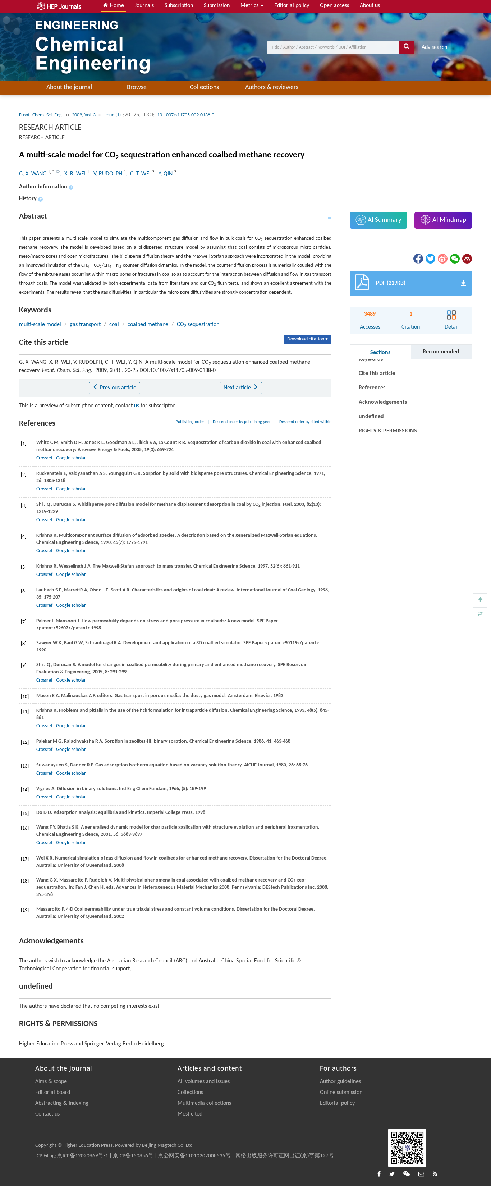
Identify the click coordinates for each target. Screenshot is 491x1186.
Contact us (47, 1114)
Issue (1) (113, 115)
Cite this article (377, 373)
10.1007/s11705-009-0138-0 (185, 115)
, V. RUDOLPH (106, 174)
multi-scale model (40, 325)
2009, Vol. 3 (84, 115)
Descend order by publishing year (242, 422)
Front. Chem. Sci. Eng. (41, 115)
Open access (334, 6)
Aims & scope (51, 1082)
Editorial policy (291, 6)
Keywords (371, 359)
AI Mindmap (448, 220)
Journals (144, 6)
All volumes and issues (204, 1082)
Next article (238, 388)
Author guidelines (340, 1082)
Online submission (341, 1092)
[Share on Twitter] (430, 258)
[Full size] (480, 615)
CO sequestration (198, 325)
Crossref (44, 458)
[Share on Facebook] (417, 258)
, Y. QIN (164, 174)
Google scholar (71, 458)
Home (116, 6)
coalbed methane (148, 325)
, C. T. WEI (139, 174)
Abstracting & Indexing (61, 1103)
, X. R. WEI (73, 174)
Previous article (117, 388)
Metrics (250, 6)
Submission (217, 6)
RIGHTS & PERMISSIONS (388, 431)
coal (114, 325)
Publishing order (190, 422)
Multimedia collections (204, 1103)
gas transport (85, 325)
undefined (371, 417)
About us (370, 6)
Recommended (441, 352)
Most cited (190, 1114)
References (372, 388)
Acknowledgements (383, 402)
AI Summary (383, 220)
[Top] (480, 600)
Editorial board (52, 1092)
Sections (380, 353)
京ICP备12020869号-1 (82, 1156)
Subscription (179, 6)
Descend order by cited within (305, 422)
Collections (204, 87)
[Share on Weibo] (442, 258)
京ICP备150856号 (133, 1156)
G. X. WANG (33, 174)
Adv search (434, 47)
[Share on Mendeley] (466, 258)
